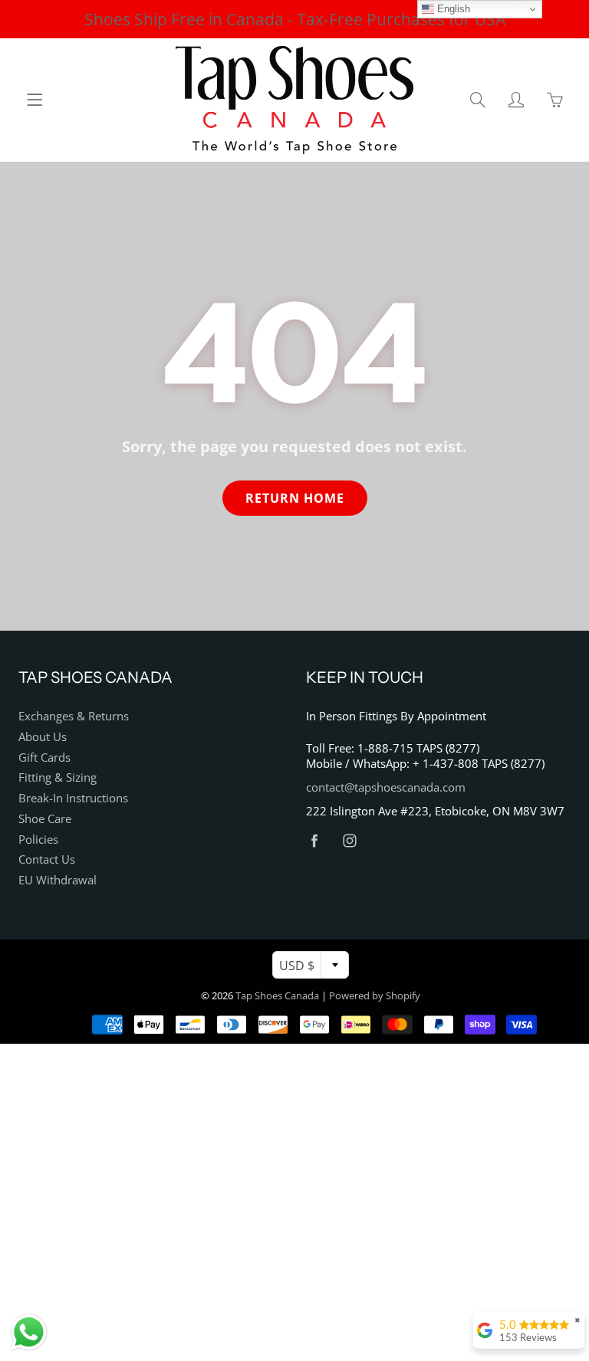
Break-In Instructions (73, 798)
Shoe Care (44, 819)
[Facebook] (314, 841)
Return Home (294, 498)
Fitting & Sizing (57, 777)
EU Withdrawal (57, 880)
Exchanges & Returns (73, 716)
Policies (38, 839)
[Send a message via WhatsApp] (29, 1332)
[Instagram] (349, 841)
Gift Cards (44, 757)
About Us (42, 737)
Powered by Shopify (374, 995)
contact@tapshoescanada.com (386, 787)
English (452, 9)
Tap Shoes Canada (277, 995)
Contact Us (46, 859)
